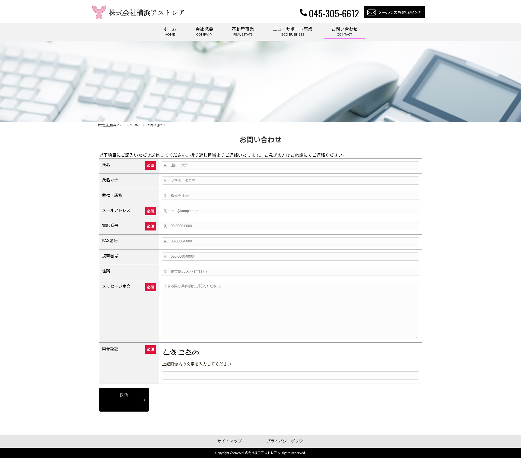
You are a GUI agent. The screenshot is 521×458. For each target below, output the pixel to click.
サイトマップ (229, 440)
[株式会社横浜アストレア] (138, 17)
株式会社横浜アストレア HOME (119, 125)
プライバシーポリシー (286, 440)
